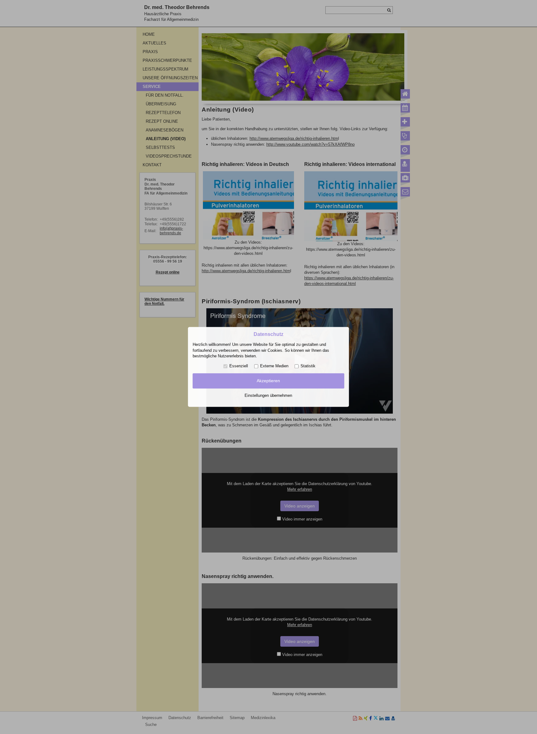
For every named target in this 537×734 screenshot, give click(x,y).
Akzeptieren (268, 380)
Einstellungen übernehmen (268, 395)
